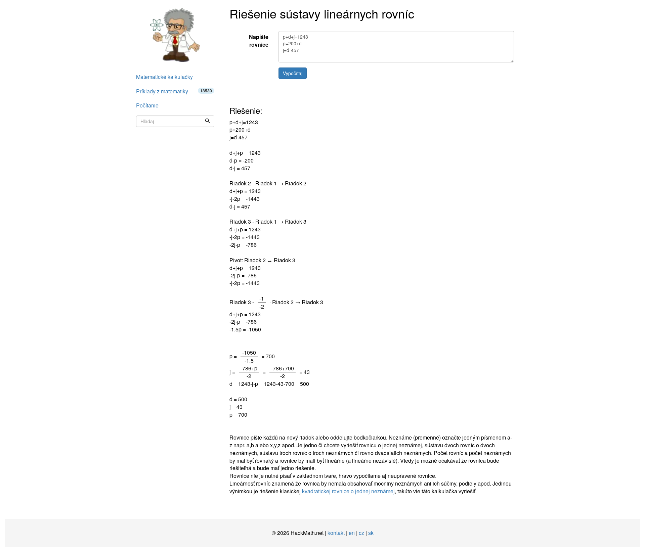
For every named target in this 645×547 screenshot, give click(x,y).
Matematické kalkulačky (164, 77)
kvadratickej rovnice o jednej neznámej (348, 491)
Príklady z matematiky (174, 91)
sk (371, 533)
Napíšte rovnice (258, 40)
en (352, 533)
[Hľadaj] (207, 121)
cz (361, 533)
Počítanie (147, 105)
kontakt (336, 533)
